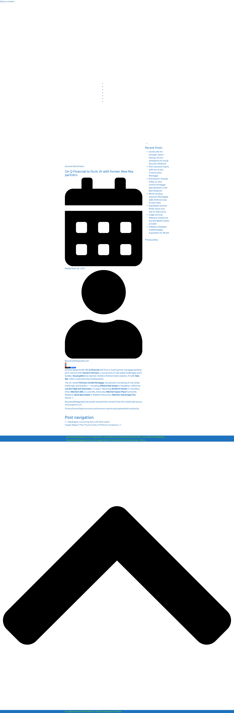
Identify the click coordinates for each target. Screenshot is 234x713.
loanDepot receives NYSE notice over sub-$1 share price (158, 209)
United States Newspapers (111, 96)
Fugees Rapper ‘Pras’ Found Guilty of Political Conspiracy (91, 425)
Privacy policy (151, 240)
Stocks (136, 408)
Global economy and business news (94, 408)
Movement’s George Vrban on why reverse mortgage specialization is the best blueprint (158, 185)
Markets (123, 408)
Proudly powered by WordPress (79, 711)
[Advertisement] (103, 152)
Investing (115, 408)
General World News (74, 166)
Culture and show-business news (113, 87)
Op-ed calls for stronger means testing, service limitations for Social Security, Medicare (158, 157)
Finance (68, 408)
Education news (108, 90)
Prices (130, 408)
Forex (75, 408)
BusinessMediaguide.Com (83, 6)
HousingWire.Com (73, 404)
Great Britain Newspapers (111, 99)
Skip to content (7, 1)
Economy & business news (111, 84)
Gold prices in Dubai (109, 93)
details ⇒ (69, 398)
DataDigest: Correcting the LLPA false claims (89, 422)
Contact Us (107, 102)
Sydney (106, 711)
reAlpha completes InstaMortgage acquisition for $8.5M (159, 230)
